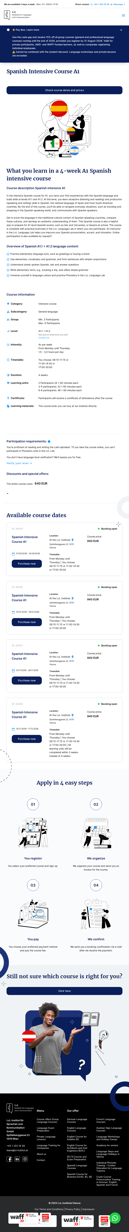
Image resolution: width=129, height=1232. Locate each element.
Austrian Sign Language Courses (109, 1129)
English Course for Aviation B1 (77, 1138)
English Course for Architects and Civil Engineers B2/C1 (77, 1148)
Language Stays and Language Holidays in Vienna (107, 1154)
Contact (41, 1160)
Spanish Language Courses (77, 1166)
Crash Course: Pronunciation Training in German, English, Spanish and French (108, 1180)
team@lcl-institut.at (17, 1150)
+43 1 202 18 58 (16, 1145)
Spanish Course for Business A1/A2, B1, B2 (79, 1175)
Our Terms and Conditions (49, 1209)
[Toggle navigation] (121, 15)
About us (41, 1154)
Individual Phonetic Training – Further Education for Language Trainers (109, 1166)
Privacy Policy (72, 1209)
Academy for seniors (107, 1145)
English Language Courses (76, 1129)
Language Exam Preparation (45, 1129)
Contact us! (43, 337)
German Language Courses (77, 1120)
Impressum (88, 1209)
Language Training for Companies (48, 1146)
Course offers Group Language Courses (48, 1120)
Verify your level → (19, 463)
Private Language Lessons (46, 1138)
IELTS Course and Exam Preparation (77, 1158)
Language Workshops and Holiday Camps (108, 1138)
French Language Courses (105, 1120)
